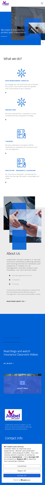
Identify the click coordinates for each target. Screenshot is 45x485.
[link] (5, 92)
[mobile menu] (42, 3)
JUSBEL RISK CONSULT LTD (6, 25)
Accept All (21, 475)
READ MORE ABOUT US (4, 36)
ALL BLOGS (8, 363)
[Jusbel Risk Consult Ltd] (6, 3)
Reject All (22, 471)
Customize (21, 466)
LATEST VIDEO (22, 388)
